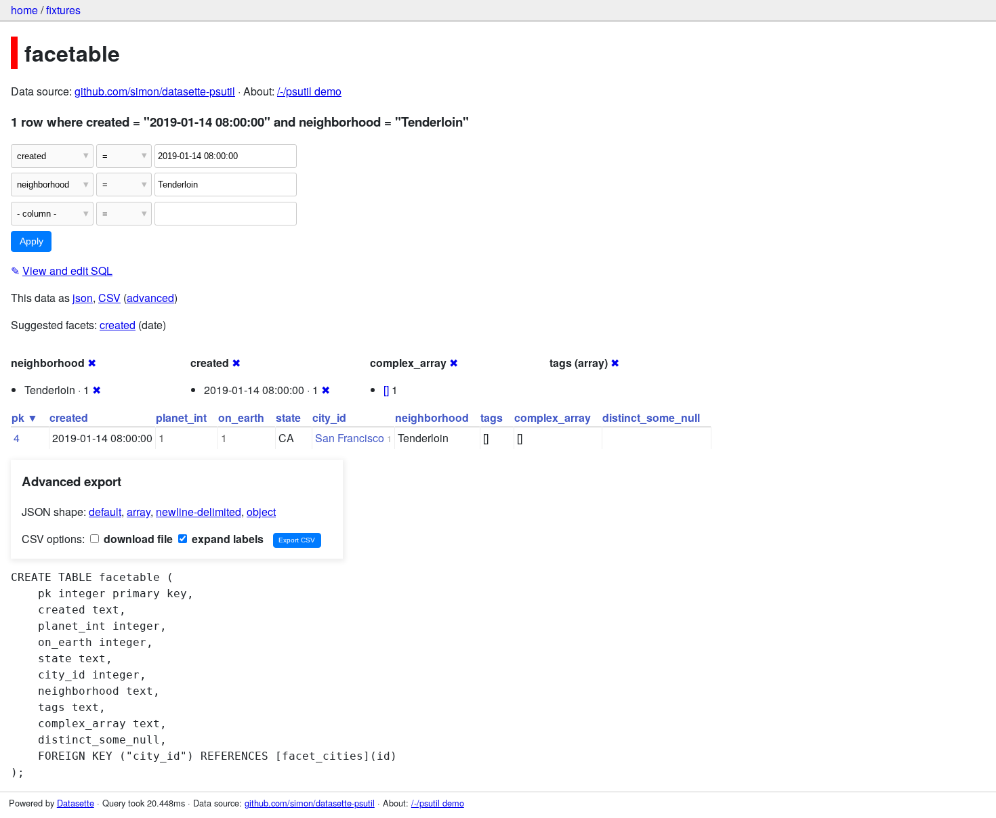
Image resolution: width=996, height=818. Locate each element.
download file (137, 538)
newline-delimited (198, 511)
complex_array (552, 417)
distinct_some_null (651, 417)
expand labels (226, 538)
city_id (329, 417)
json (82, 297)
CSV (109, 297)
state (288, 417)
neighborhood (432, 417)
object (261, 511)
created (118, 324)
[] (386, 389)
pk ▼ (25, 417)
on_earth (241, 417)
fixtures (63, 10)
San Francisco (349, 438)
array (138, 511)
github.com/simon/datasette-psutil (155, 91)
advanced (150, 297)
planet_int (181, 417)
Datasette (75, 802)
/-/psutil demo (309, 91)
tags (491, 417)
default (105, 511)
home (24, 10)
